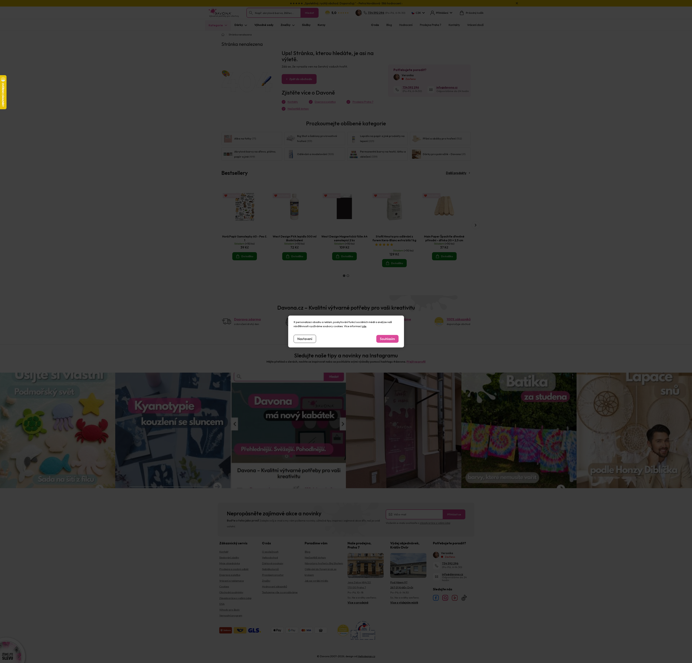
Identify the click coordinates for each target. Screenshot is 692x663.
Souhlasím (387, 339)
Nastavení (304, 339)
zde (364, 326)
